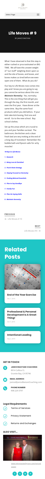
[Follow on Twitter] (20, 474)
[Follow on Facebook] (14, 474)
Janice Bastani (23, 38)
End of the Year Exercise (21, 294)
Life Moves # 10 (15, 219)
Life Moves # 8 (30, 231)
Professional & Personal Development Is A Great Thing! (21, 315)
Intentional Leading (19, 335)
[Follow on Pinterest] (30, 474)
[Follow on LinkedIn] (25, 474)
